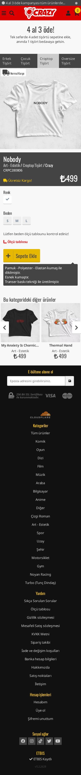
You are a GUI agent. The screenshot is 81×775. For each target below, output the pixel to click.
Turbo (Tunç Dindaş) (40, 582)
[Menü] (4, 13)
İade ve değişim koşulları (40, 650)
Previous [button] (4, 327)
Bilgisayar (40, 491)
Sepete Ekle (26, 255)
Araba (40, 483)
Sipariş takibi (40, 642)
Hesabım (40, 702)
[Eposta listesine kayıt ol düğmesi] (69, 381)
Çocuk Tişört (25, 60)
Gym (40, 566)
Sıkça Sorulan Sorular (40, 601)
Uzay (40, 541)
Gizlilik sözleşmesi (40, 617)
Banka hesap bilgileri (40, 659)
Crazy (40, 13)
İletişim (40, 684)
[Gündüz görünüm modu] (76, 3)
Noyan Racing (40, 574)
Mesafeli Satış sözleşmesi (40, 625)
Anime (40, 499)
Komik (40, 441)
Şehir (40, 549)
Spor (40, 533)
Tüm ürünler (40, 433)
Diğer (40, 508)
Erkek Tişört (6, 60)
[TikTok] (40, 741)
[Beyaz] (7, 200)
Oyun (40, 449)
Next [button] (76, 327)
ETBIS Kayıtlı (42, 759)
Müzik (40, 474)
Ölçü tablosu (17, 241)
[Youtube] (58, 741)
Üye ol (40, 710)
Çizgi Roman (40, 516)
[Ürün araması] (12, 13)
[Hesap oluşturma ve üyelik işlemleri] (68, 13)
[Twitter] (49, 741)
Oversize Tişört (68, 60)
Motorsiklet (40, 557)
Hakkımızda (40, 667)
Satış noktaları (40, 675)
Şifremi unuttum (40, 718)
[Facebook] (23, 741)
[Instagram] (32, 741)
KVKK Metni (40, 634)
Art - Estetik (11, 165)
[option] (40, 108)
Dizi (40, 458)
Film (40, 466)
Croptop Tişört (46, 60)
